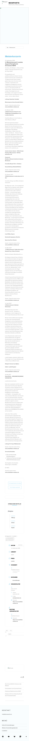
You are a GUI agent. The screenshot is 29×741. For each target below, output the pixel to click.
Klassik (14, 536)
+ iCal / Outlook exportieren (15, 487)
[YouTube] (9, 737)
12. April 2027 (8, 303)
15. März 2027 (8, 247)
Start (7, 47)
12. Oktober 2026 (9, 110)
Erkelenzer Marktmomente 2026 (13, 691)
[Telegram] (26, 737)
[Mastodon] (20, 737)
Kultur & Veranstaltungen (8, 725)
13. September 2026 (10, 60)
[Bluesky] (14, 737)
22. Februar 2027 (9, 174)
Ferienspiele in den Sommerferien (13, 688)
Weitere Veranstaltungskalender (10, 728)
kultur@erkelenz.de (17, 597)
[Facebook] (3, 737)
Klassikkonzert (10, 538)
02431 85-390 (16, 594)
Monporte (14, 3)
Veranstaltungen (16, 580)
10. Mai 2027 (8, 374)
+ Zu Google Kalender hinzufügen (14, 483)
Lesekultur (4, 730)
